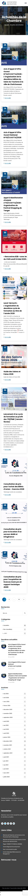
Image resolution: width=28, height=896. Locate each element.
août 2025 (14, 721)
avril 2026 (14, 697)
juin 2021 (14, 761)
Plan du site (5, 888)
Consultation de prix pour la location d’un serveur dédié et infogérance (13, 533)
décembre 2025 (14, 709)
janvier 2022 (14, 737)
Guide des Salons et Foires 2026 (12, 372)
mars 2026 (14, 701)
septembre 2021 (14, 753)
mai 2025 (14, 725)
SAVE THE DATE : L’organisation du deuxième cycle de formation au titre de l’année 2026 (13, 308)
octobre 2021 (14, 749)
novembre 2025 (14, 713)
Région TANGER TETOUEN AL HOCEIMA (12, 844)
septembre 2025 (14, 717)
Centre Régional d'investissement (11, 846)
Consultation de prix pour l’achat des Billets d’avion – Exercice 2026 (14, 486)
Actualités (14, 625)
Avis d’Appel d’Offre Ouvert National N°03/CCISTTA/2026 (12, 135)
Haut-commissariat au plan (10, 849)
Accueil (7, 25)
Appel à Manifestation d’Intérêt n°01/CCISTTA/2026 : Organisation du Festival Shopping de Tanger (13, 204)
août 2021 (14, 757)
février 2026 (14, 705)
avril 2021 (14, 769)
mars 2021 (14, 773)
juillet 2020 (14, 777)
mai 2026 (14, 693)
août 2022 (14, 733)
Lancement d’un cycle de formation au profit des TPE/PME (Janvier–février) (13, 418)
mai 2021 (14, 765)
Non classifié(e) (14, 629)
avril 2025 (14, 729)
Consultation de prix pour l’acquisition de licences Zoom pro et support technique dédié (13, 582)
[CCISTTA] (9, 3)
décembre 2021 (14, 741)
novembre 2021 (14, 745)
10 (19, 599)
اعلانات (14, 633)
